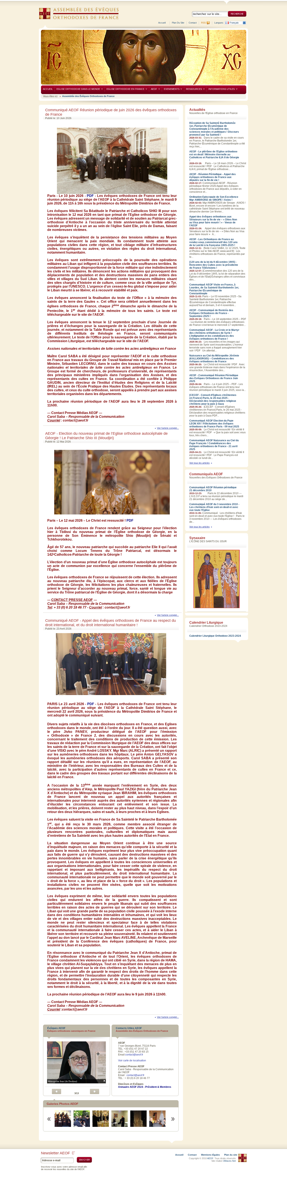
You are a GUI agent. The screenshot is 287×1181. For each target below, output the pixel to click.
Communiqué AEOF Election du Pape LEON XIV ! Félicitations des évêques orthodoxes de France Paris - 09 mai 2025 (214, 423)
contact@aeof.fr (134, 1054)
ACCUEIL (48, 89)
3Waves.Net (229, 1161)
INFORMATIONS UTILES (221, 89)
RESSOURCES (193, 89)
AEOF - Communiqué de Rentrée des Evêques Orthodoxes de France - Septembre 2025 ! (211, 313)
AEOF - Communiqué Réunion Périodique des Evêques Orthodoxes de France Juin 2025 (213, 378)
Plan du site (178, 22)
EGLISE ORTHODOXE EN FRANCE (124, 89)
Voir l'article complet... (168, 428)
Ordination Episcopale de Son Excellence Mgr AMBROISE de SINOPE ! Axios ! (213, 198)
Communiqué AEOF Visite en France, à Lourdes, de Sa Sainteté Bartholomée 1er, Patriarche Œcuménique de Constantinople (214, 289)
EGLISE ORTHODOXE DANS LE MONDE (77, 89)
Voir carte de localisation (132, 1060)
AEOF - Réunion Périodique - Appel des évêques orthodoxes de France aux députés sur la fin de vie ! (212, 177)
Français (234, 23)
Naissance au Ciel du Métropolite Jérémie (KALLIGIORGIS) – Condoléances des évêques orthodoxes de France (214, 358)
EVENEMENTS (170, 89)
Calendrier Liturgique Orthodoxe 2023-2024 (215, 635)
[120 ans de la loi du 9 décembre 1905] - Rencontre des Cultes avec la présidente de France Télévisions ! (213, 265)
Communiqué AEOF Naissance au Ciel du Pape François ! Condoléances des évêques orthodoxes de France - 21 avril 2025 (214, 445)
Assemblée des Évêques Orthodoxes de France (88, 96)
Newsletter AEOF (55, 1153)
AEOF (153, 89)
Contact (193, 22)
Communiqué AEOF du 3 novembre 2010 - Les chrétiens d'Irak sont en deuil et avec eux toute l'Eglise (214, 507)
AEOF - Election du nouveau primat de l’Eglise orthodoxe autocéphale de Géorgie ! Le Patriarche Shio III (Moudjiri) (106, 435)
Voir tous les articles (199, 463)
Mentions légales (210, 1155)
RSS (203, 22)
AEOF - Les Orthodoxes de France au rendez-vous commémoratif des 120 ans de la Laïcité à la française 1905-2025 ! (213, 242)
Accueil (162, 22)
